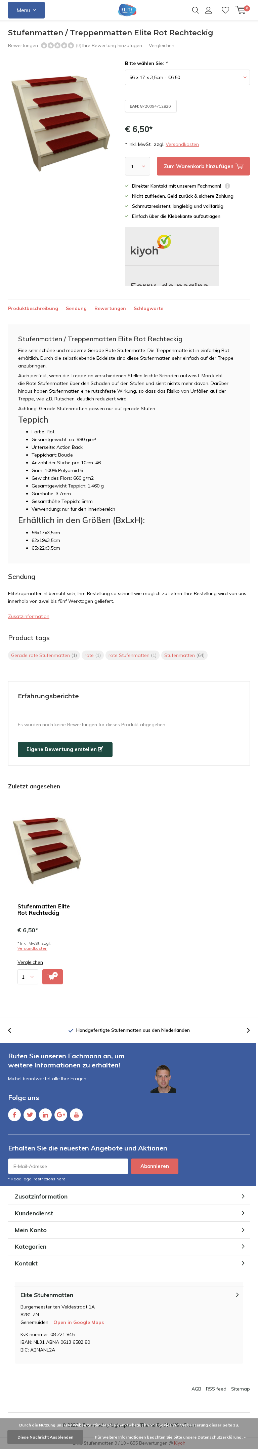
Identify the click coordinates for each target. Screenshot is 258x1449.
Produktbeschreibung (33, 308)
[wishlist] (225, 10)
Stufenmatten (184, 655)
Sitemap (240, 1389)
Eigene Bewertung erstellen (62, 749)
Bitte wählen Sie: (146, 63)
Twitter (30, 1114)
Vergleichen (161, 45)
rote (93, 655)
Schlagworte (148, 308)
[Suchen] (195, 10)
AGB (196, 1389)
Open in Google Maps (78, 1322)
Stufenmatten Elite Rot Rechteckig (43, 909)
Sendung (76, 308)
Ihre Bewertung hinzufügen (112, 45)
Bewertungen (110, 308)
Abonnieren (154, 1166)
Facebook (14, 1114)
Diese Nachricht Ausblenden (45, 1437)
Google (60, 1114)
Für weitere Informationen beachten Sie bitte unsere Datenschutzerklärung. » (170, 1437)
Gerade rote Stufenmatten (44, 655)
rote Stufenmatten (133, 655)
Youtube (76, 1114)
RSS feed (216, 1389)
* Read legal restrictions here (37, 1178)
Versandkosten (182, 144)
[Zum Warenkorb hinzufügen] (52, 976)
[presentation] (13, 1030)
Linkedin (45, 1114)
